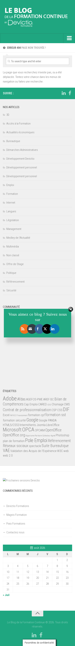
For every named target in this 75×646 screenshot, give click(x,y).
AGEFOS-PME (34, 399)
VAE (6, 450)
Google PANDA (48, 420)
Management (13, 229)
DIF (66, 409)
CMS (67, 404)
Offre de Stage (15, 264)
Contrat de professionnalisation (27, 409)
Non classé (12, 255)
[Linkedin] (63, 93)
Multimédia (12, 246)
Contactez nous (15, 532)
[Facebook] (70, 93)
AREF (46, 399)
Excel (6, 415)
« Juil (6, 595)
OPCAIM (40, 430)
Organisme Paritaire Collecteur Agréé (40, 435)
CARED (42, 404)
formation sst (55, 414)
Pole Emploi (36, 440)
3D (7, 114)
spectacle (35, 446)
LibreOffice (52, 425)
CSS (59, 410)
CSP (54, 410)
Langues (11, 211)
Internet (10, 202)
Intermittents (28, 425)
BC (52, 399)
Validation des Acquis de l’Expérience (33, 451)
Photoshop (62, 435)
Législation (12, 220)
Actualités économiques (20, 132)
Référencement (15, 281)
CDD (49, 404)
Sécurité (11, 290)
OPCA (28, 429)
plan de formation (14, 441)
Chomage (57, 404)
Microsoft (12, 430)
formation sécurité (14, 420)
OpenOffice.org (14, 435)
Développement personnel (21, 167)
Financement (22, 415)
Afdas (21, 399)
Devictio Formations (17, 506)
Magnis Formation (16, 515)
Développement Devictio (20, 158)
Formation (12, 194)
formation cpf (36, 415)
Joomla (41, 425)
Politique (11, 273)
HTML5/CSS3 (11, 425)
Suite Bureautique (55, 445)
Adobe (10, 398)
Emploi (10, 185)
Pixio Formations (15, 523)
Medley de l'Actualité (18, 237)
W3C (60, 451)
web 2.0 (8, 455)
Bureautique (13, 141)
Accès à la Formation (18, 123)
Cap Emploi (31, 404)
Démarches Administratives (22, 150)
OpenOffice (53, 430)
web (66, 451)
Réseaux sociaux (15, 445)
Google (32, 420)
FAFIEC (13, 415)
